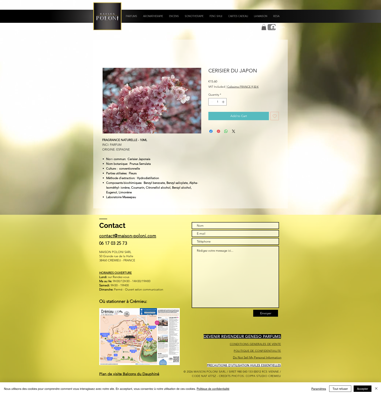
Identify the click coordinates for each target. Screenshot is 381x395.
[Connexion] (271, 27)
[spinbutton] (217, 101)
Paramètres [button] (318, 389)
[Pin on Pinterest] (218, 131)
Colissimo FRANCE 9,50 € (243, 86)
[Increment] (223, 101)
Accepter (362, 389)
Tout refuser (340, 389)
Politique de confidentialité (213, 389)
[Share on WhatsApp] (226, 131)
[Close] (376, 388)
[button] (131, 16)
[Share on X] (233, 131)
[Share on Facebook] (211, 131)
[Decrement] (211, 101)
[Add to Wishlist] (274, 116)
